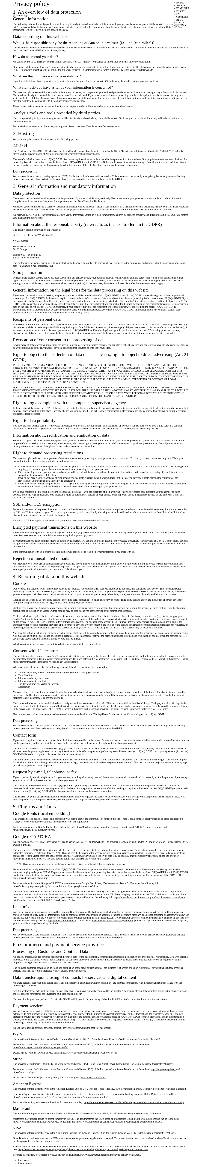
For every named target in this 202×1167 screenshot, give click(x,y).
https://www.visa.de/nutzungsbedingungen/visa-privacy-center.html (106, 1154)
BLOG (179, 19)
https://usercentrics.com (24, 661)
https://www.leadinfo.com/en (62, 920)
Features (182, 8)
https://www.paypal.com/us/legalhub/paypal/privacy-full (89, 1052)
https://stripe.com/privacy (163, 1069)
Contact (182, 17)
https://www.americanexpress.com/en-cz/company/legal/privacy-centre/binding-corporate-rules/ (60, 1097)
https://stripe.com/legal (24, 1072)
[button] (182, 25)
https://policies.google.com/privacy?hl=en (33, 829)
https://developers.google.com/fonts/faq (95, 827)
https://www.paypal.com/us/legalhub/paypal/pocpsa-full (40, 1047)
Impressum (23, 1160)
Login (180, 22)
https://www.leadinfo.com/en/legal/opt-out (112, 920)
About (180, 5)
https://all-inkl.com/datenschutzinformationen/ (77, 154)
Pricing (181, 11)
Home (180, 2)
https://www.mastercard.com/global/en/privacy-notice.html (42, 1121)
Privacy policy (25, 1163)
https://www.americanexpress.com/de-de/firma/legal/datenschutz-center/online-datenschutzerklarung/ (134, 1102)
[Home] (20, 15)
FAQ (178, 14)
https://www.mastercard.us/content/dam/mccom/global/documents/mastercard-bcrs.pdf (118, 1121)
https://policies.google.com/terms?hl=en (78, 886)
